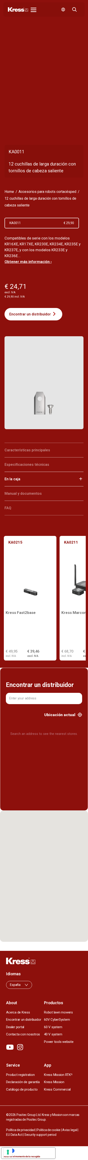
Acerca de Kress (18, 1012)
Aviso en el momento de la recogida (22, 1156)
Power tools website (58, 1042)
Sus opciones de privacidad (32, 1150)
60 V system (53, 1027)
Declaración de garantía (22, 1082)
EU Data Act (14, 1134)
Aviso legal (69, 1130)
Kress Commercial (57, 1089)
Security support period (40, 1134)
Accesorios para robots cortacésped (47, 191)
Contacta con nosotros (23, 1034)
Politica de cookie (48, 1130)
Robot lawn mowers (58, 1012)
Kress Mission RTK (58, 1075)
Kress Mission (54, 1082)
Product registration (20, 1075)
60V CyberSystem (57, 1020)
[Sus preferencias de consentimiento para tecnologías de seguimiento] (8, 1152)
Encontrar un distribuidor (30, 314)
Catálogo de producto (21, 1089)
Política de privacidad (20, 1130)
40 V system (53, 1034)
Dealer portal (15, 1027)
